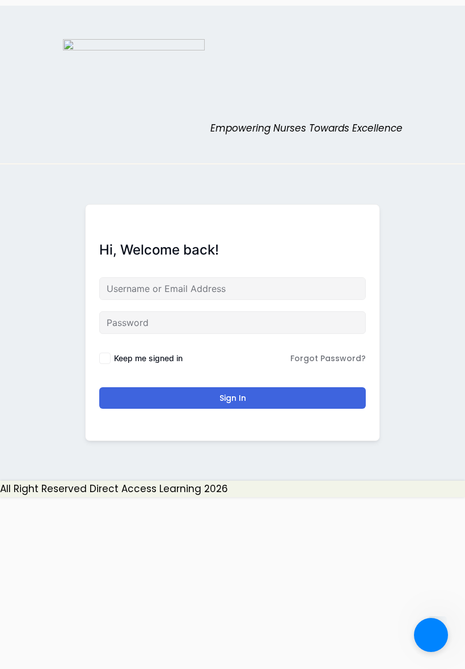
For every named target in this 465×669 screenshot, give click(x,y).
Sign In (232, 398)
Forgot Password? (328, 358)
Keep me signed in (148, 358)
